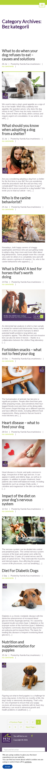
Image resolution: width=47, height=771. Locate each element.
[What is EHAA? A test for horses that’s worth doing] (23, 305)
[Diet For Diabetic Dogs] (23, 597)
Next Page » (31, 727)
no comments (8, 66)
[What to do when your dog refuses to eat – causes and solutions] (23, 85)
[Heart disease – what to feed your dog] (23, 453)
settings (28, 762)
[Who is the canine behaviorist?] (23, 228)
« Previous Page (15, 722)
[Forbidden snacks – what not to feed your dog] (23, 380)
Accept (7, 767)
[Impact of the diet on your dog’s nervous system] (23, 530)
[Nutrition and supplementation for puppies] (23, 677)
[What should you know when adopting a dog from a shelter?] (23, 160)
